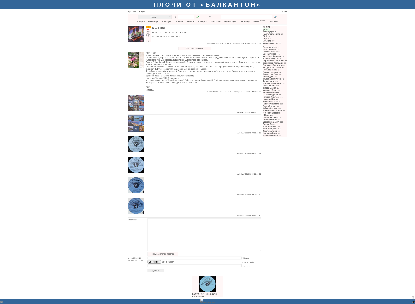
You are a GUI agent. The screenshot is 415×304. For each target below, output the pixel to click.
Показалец (216, 21)
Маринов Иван (269, 90)
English (142, 11)
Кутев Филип (269, 86)
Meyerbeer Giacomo (272, 56)
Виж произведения (194, 48)
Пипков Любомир (271, 104)
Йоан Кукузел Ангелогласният (271, 33)
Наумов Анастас (271, 97)
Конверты (202, 21)
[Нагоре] (413, 297)
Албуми (141, 21)
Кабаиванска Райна (272, 79)
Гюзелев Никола (271, 70)
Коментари (153, 21)
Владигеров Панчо (272, 67)
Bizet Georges (269, 49)
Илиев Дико (268, 76)
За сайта (274, 21)
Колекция (166, 21)
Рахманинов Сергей (272, 110)
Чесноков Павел (270, 135)
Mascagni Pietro (270, 54)
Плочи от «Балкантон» (207, 4)
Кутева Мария (269, 88)
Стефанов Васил (271, 122)
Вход (284, 11)
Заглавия (178, 21)
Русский (132, 11)
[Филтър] (210, 17)
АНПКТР (267, 27)
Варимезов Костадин (273, 63)
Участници (244, 21)
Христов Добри (270, 129)
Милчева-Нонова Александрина (271, 93)
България (159, 27)
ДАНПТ (266, 29)
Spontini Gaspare (271, 58)
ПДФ (265, 36)
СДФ (265, 38)
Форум (256, 21)
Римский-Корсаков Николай (271, 114)
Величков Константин (273, 65)
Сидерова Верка (271, 117)
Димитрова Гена (270, 74)
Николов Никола (271, 99)
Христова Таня (270, 131)
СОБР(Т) (267, 41)
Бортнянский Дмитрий (273, 61)
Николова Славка (271, 101)
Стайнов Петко (270, 120)
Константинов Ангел (272, 83)
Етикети (190, 21)
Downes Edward (270, 52)
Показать (150, 89)
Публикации (230, 21)
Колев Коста (268, 81)
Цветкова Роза (270, 133)
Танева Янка (269, 124)
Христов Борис (270, 126)
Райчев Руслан (270, 108)
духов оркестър (270, 43)
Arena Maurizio (270, 47)
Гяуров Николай (270, 72)
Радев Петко (269, 106)
